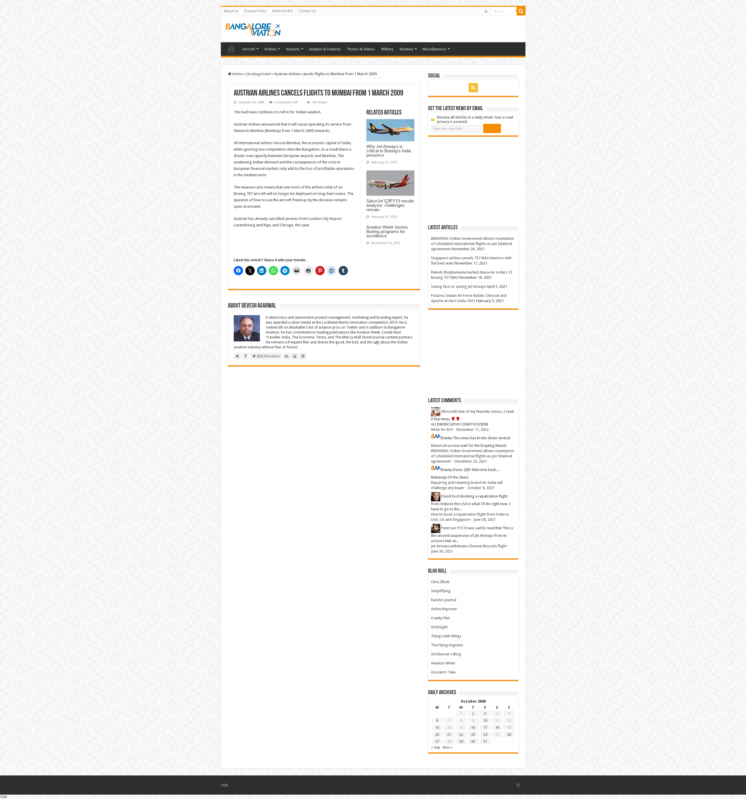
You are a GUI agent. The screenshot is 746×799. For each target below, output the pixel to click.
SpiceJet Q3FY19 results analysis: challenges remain (390, 205)
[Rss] (486, 11)
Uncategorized (258, 74)
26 (509, 734)
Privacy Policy (255, 11)
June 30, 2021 (485, 519)
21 (449, 734)
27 (437, 741)
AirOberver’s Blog (446, 654)
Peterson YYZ (452, 528)
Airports (293, 49)
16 (473, 727)
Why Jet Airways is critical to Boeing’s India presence (388, 151)
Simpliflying (441, 591)
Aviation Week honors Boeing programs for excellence (387, 231)
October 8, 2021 (481, 488)
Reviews (406, 49)
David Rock (450, 496)
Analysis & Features (325, 49)
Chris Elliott (440, 582)
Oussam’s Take (443, 672)
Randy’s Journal (443, 600)
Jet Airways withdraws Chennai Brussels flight (468, 546)
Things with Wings (446, 636)
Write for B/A (282, 11)
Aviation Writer (443, 663)
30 (473, 741)
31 (485, 741)
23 (473, 734)
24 (485, 734)
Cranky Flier (440, 618)
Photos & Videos (361, 49)
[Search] (521, 11)
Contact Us (307, 11)
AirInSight (439, 627)
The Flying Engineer (447, 645)
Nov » (447, 747)
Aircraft (248, 49)
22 (461, 734)
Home (231, 48)
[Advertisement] (471, 180)
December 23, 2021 (471, 461)
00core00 (449, 411)
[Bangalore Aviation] (253, 29)
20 (437, 734)
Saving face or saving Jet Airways (458, 286)
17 (485, 727)
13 (437, 727)
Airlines (270, 49)
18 (497, 727)
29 (461, 741)
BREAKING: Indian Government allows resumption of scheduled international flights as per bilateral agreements (472, 243)
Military (387, 49)
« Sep (435, 747)
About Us (231, 11)
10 (485, 720)
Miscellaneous (434, 49)
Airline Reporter (444, 609)
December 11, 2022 (472, 429)
